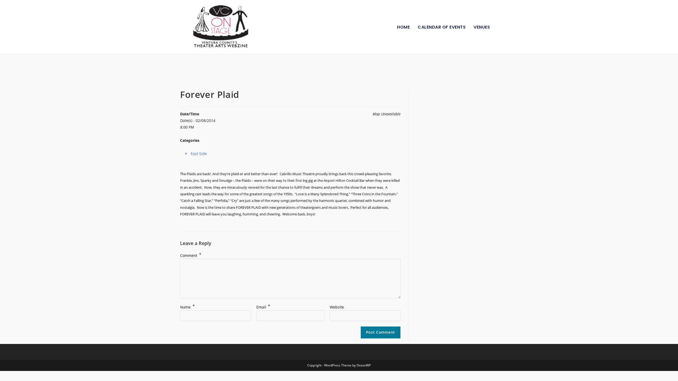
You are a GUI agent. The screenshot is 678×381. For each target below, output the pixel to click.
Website (337, 307)
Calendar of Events (442, 27)
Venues (482, 27)
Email (263, 307)
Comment (190, 255)
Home (403, 27)
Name (187, 307)
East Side (199, 153)
